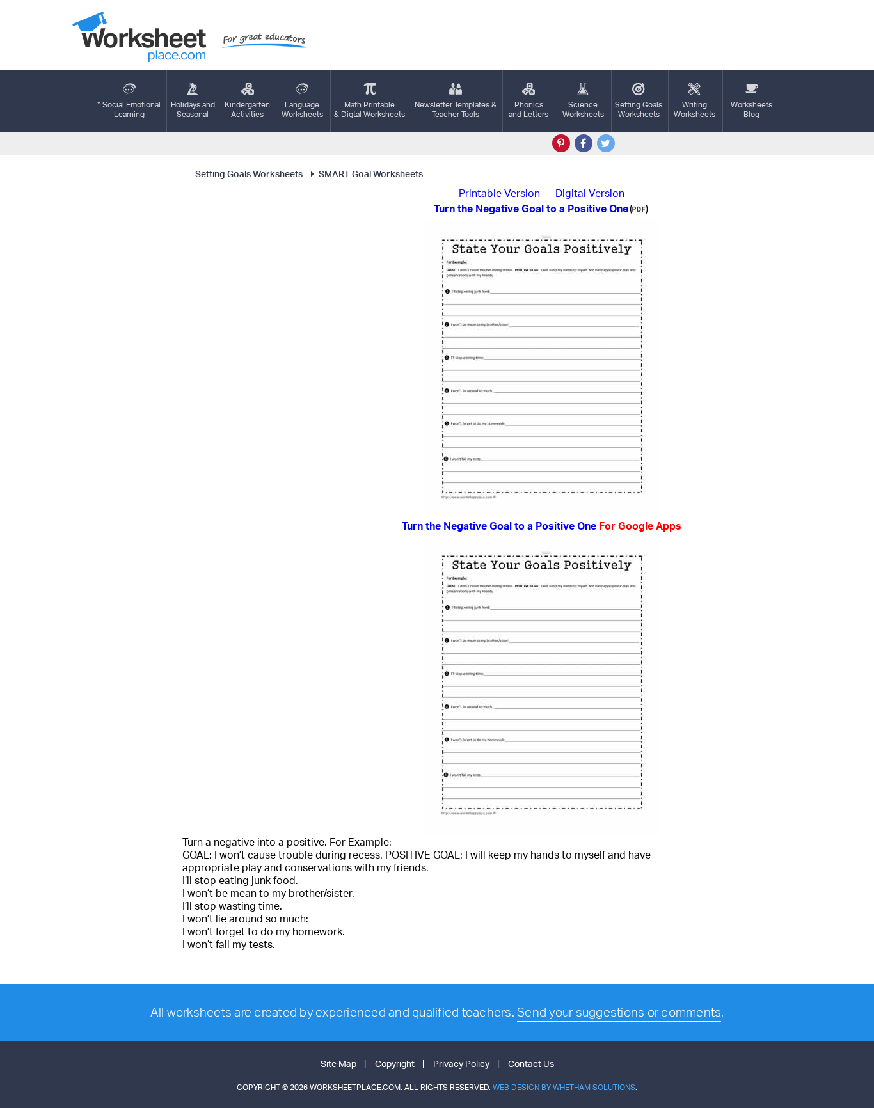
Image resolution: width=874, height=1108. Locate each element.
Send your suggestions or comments (619, 1012)
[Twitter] (606, 143)
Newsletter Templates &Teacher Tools (456, 109)
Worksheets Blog (751, 109)
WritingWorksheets (694, 109)
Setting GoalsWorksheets (638, 109)
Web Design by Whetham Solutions (564, 1087)
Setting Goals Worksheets (249, 173)
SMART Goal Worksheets (371, 173)
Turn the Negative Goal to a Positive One (541, 525)
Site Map (338, 1063)
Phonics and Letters (528, 109)
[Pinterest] (561, 143)
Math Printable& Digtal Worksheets (369, 109)
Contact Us (531, 1063)
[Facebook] (583, 143)
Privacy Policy (461, 1063)
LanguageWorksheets (302, 109)
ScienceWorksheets (583, 109)
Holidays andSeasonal (193, 109)
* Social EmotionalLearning (129, 109)
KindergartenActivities (247, 109)
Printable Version (499, 193)
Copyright (395, 1063)
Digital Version (589, 193)
